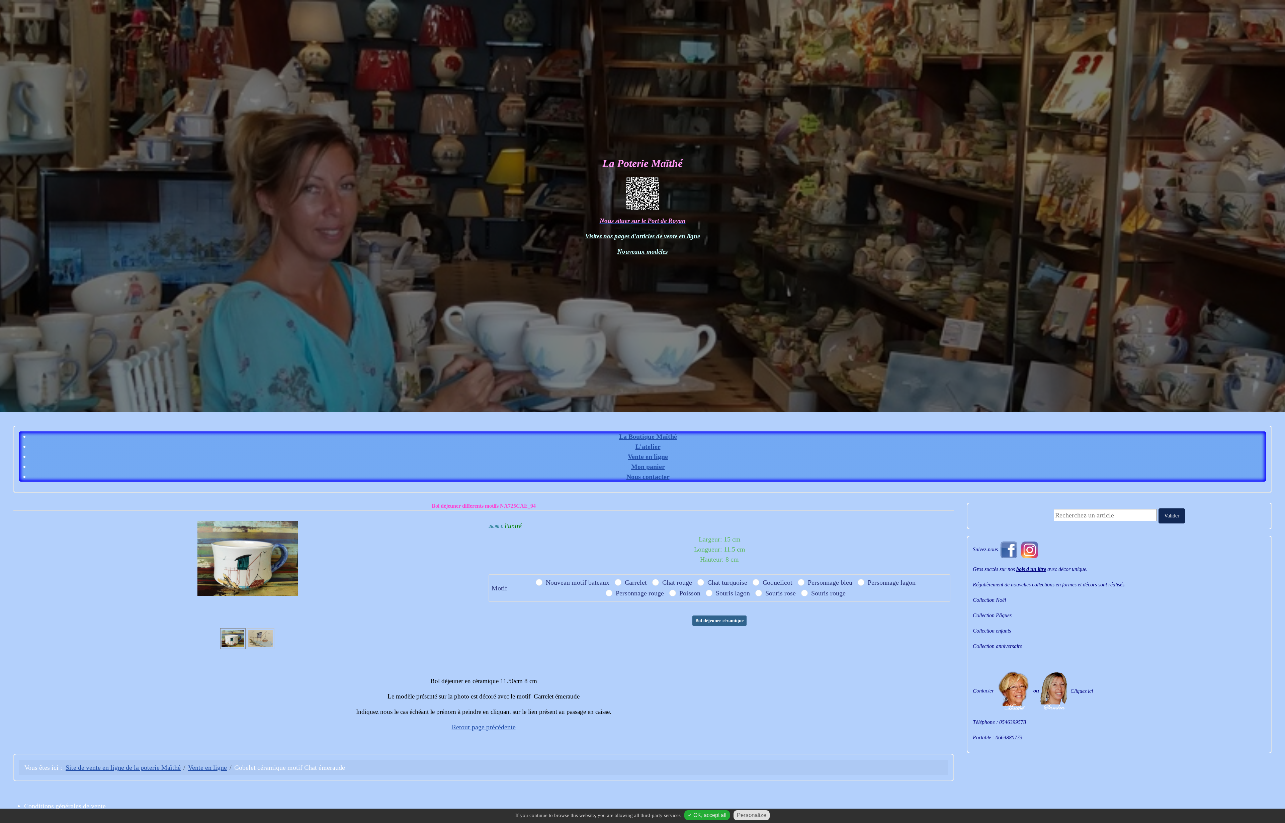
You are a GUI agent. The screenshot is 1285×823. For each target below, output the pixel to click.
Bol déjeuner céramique (719, 620)
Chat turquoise (727, 582)
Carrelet (636, 582)
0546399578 (1012, 722)
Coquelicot (777, 582)
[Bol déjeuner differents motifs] (247, 557)
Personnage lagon (892, 582)
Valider (1171, 515)
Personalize (751, 815)
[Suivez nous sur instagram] (1029, 549)
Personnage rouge (640, 593)
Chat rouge (677, 582)
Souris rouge (828, 593)
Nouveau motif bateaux (577, 582)
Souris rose (780, 593)
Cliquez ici (1081, 690)
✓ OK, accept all (707, 815)
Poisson (689, 593)
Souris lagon (733, 593)
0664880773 (1009, 737)
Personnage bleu (830, 582)
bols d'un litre (1031, 569)
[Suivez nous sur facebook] (1009, 549)
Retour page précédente (484, 727)
